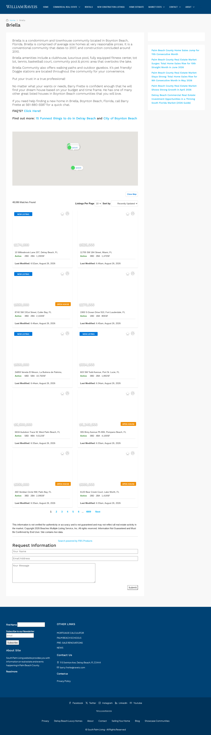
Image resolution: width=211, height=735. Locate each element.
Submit (133, 587)
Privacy (45, 720)
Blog (137, 720)
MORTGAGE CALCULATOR (70, 632)
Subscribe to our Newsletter (20, 631)
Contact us (62, 673)
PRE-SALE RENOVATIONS (70, 642)
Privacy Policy (64, 681)
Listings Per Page (84, 203)
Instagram (107, 702)
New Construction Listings (110, 7)
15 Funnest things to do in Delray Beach (66, 118)
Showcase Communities (157, 720)
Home (46, 7)
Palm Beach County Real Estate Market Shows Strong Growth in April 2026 (174, 87)
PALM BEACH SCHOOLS (69, 637)
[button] (73, 147)
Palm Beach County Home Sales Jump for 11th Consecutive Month (175, 52)
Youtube (137, 702)
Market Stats (155, 7)
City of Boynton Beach (120, 118)
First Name (11, 624)
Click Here (32, 111)
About (188, 7)
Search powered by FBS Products (75, 541)
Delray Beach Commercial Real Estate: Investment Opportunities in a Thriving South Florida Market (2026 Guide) (174, 99)
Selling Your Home (121, 720)
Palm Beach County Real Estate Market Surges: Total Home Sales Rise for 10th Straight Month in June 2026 (174, 63)
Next (97, 511)
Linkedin (122, 702)
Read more (11, 671)
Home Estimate (136, 7)
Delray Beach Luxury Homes (68, 720)
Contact (173, 7)
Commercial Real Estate (65, 7)
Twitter (92, 702)
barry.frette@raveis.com (72, 667)
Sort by (106, 203)
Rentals (89, 7)
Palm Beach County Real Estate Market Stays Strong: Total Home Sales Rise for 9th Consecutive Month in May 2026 (174, 76)
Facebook (77, 702)
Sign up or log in (130, 125)
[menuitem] (200, 7)
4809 (88, 511)
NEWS (60, 647)
